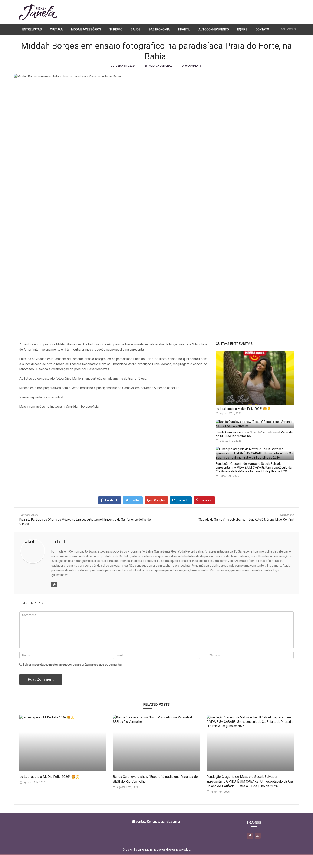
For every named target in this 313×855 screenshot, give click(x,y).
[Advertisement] (218, 12)
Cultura (56, 29)
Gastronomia (159, 29)
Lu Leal (58, 541)
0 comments (193, 65)
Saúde (135, 29)
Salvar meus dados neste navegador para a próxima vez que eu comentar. (72, 664)
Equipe (242, 29)
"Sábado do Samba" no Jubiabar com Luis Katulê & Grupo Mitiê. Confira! (246, 519)
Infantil (184, 29)
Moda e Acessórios (86, 29)
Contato (262, 29)
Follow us (288, 29)
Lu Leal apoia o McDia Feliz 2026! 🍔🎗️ (243, 409)
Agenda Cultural (160, 65)
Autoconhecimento (213, 29)
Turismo (115, 29)
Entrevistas (32, 29)
